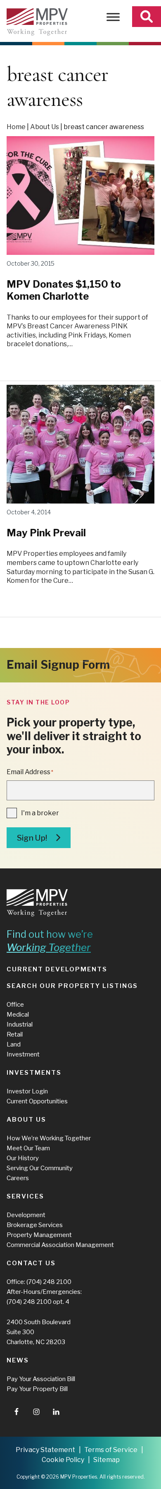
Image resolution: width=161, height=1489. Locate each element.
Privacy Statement (45, 1450)
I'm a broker (40, 813)
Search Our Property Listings (72, 986)
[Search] (146, 16)
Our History (23, 1158)
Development (26, 1215)
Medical (18, 1014)
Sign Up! (32, 838)
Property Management (39, 1235)
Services (25, 1196)
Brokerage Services (35, 1225)
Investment (23, 1054)
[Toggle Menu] (113, 17)
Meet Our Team (28, 1148)
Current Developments (57, 969)
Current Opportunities (37, 1101)
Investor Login (27, 1091)
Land (14, 1044)
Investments (34, 1072)
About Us (44, 127)
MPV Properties (37, 22)
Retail (15, 1034)
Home (16, 127)
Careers (18, 1178)
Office (15, 1004)
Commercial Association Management (60, 1245)
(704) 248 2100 (48, 1282)
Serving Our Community (40, 1168)
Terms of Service (110, 1450)
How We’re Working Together (49, 1138)
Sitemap (106, 1460)
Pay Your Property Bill (37, 1389)
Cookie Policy (63, 1460)
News (18, 1360)
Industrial (20, 1024)
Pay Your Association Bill (41, 1379)
